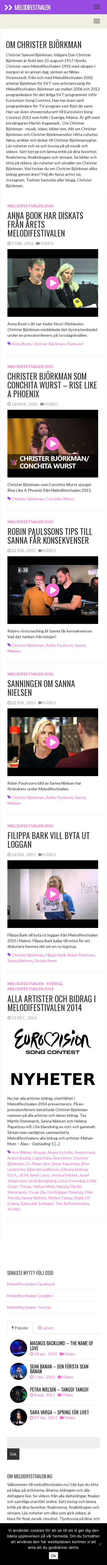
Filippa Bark (56, 954)
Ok (53, 1555)
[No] (100, 1544)
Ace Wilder (21, 1152)
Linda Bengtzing (42, 1180)
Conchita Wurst (60, 498)
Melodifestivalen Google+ (30, 1295)
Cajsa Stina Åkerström (52, 1157)
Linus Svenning (71, 1180)
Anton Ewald (18, 1157)
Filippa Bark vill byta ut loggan (48, 840)
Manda (62, 1186)
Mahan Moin (44, 1186)
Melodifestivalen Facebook (31, 1283)
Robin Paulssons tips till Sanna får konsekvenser (49, 536)
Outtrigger (56, 1192)
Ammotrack (84, 1152)
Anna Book (21, 343)
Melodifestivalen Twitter (29, 1307)
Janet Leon (39, 1175)
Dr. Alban (34, 1163)
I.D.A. (12, 1175)
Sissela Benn (45, 960)
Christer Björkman (49, 343)
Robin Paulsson (59, 645)
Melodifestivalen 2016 (30, 206)
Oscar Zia (36, 1192)
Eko (46, 1163)
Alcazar (39, 1152)
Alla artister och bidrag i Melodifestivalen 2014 (51, 1003)
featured (75, 343)
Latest (47, 1327)
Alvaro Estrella (60, 1152)
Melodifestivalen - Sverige (34, 983)
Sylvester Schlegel (37, 1203)
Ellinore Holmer (74, 1169)
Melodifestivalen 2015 (30, 366)
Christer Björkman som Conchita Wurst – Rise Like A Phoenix (52, 385)
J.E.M (23, 1175)
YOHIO (14, 1209)
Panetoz (75, 1192)
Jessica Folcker (64, 1175)
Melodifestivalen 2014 (30, 989)
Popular (21, 1327)
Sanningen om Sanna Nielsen (41, 688)
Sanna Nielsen (20, 960)
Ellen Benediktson (43, 1169)
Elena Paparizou (66, 1163)
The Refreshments (72, 1203)
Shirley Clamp (60, 1197)
